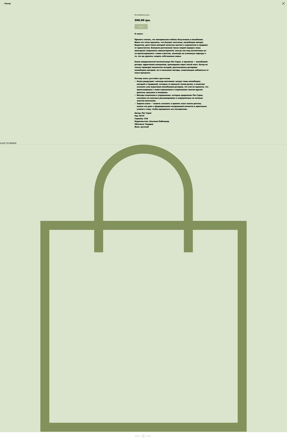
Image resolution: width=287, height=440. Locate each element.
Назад (7, 3)
